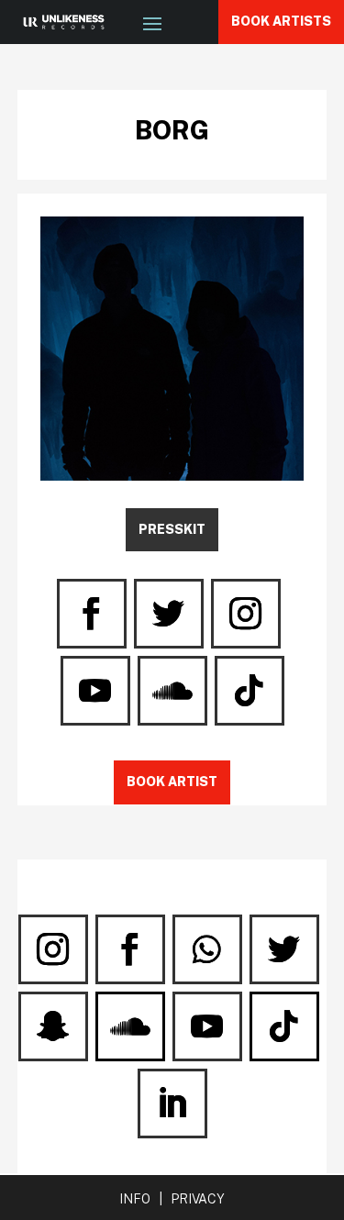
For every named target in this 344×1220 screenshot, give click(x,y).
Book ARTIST (172, 781)
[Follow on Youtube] (95, 691)
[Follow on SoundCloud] (172, 691)
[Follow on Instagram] (246, 614)
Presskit (172, 529)
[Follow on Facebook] (92, 614)
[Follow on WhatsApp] (207, 949)
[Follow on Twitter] (169, 614)
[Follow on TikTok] (249, 691)
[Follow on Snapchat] (53, 1026)
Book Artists (281, 21)
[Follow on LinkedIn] (172, 1103)
